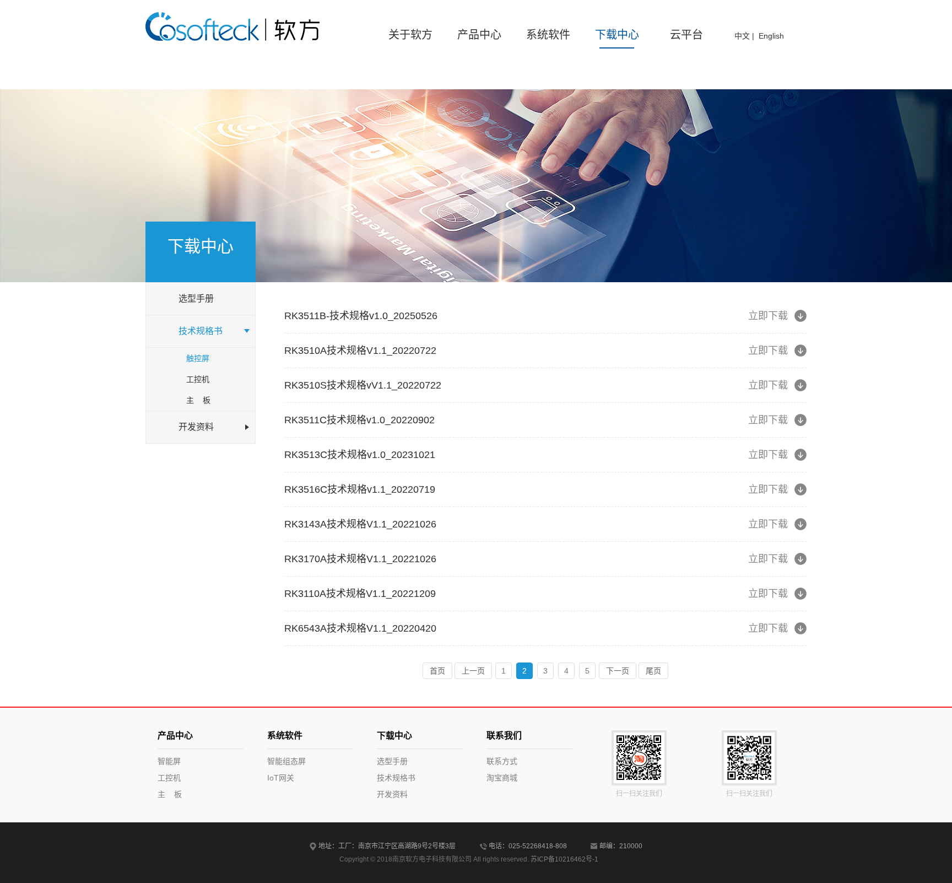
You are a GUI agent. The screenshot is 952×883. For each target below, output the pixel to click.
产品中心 (479, 35)
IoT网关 (280, 777)
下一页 (617, 670)
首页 (437, 670)
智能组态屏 (286, 761)
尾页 (653, 670)
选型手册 (392, 761)
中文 (742, 35)
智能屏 (169, 761)
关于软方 (410, 35)
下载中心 (617, 35)
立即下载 (768, 315)
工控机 (197, 379)
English (771, 35)
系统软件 (548, 35)
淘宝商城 (501, 777)
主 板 (198, 400)
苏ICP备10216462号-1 (564, 859)
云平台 (686, 35)
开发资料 (392, 794)
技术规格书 (396, 777)
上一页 (473, 670)
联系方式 (501, 761)
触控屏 (197, 358)
